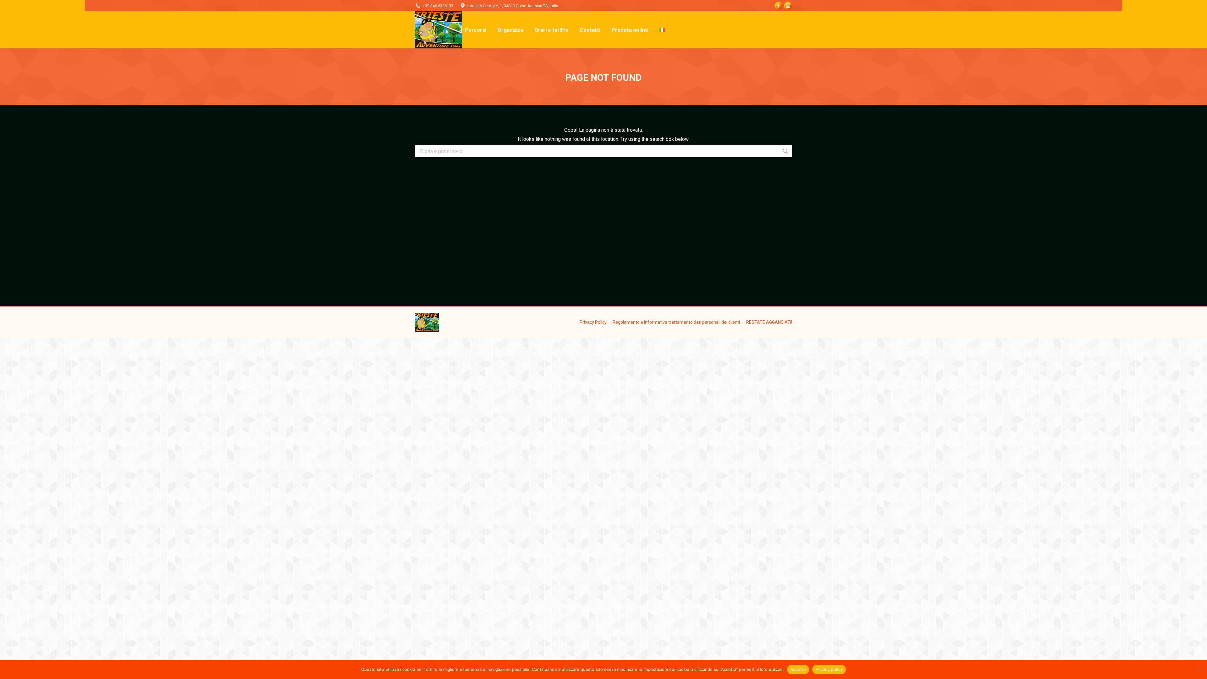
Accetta (798, 669)
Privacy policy (829, 669)
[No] (1199, 669)
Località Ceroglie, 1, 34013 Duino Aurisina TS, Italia (512, 5)
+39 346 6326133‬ (438, 5)
